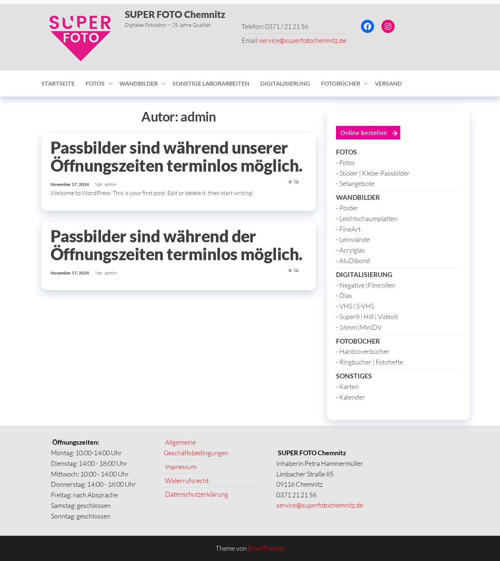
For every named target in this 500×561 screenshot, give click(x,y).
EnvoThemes (266, 548)
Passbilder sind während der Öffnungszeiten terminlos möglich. (177, 245)
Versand (388, 83)
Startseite (58, 83)
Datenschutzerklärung (196, 494)
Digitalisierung (285, 83)
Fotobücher (340, 83)
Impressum (180, 466)
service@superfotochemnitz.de (303, 40)
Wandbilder (138, 83)
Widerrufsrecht (187, 480)
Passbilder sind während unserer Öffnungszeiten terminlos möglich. (177, 156)
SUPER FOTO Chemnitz (175, 14)
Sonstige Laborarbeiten (210, 83)
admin (110, 184)
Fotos (95, 83)
